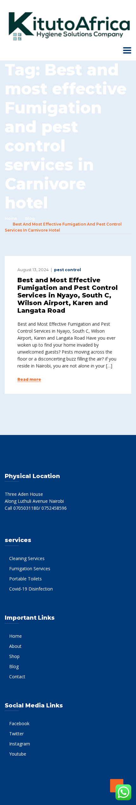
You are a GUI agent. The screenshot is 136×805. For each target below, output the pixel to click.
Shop (14, 656)
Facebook (19, 723)
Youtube (17, 754)
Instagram (19, 744)
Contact (17, 677)
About (15, 646)
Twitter (16, 734)
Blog (30, 218)
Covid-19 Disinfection (31, 589)
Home (11, 218)
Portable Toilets (25, 579)
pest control (67, 269)
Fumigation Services (29, 568)
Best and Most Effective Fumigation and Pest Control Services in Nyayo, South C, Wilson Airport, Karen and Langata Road (67, 295)
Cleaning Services (27, 558)
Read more (29, 379)
